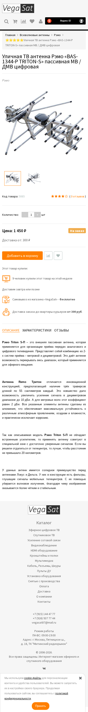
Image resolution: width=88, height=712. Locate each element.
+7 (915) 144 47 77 (44, 614)
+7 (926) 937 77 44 (44, 618)
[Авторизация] (40, 20)
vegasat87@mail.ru (44, 622)
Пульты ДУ (44, 571)
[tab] (11, 330)
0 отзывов (77, 196)
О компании (44, 596)
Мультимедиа (44, 561)
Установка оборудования (44, 576)
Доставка (44, 591)
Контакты (44, 601)
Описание (11, 330)
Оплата (44, 586)
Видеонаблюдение (44, 545)
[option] (12, 178)
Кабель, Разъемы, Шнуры (44, 566)
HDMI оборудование (44, 550)
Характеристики (36, 330)
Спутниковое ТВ (44, 535)
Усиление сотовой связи (44, 540)
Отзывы (61, 330)
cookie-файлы (32, 678)
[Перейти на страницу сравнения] (23, 20)
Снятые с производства (44, 581)
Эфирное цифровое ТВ (44, 530)
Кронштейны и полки (44, 555)
